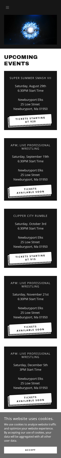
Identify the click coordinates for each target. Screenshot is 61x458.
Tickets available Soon (31, 190)
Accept (30, 450)
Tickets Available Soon (31, 328)
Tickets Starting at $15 (30, 257)
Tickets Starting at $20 (30, 119)
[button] (8, 7)
